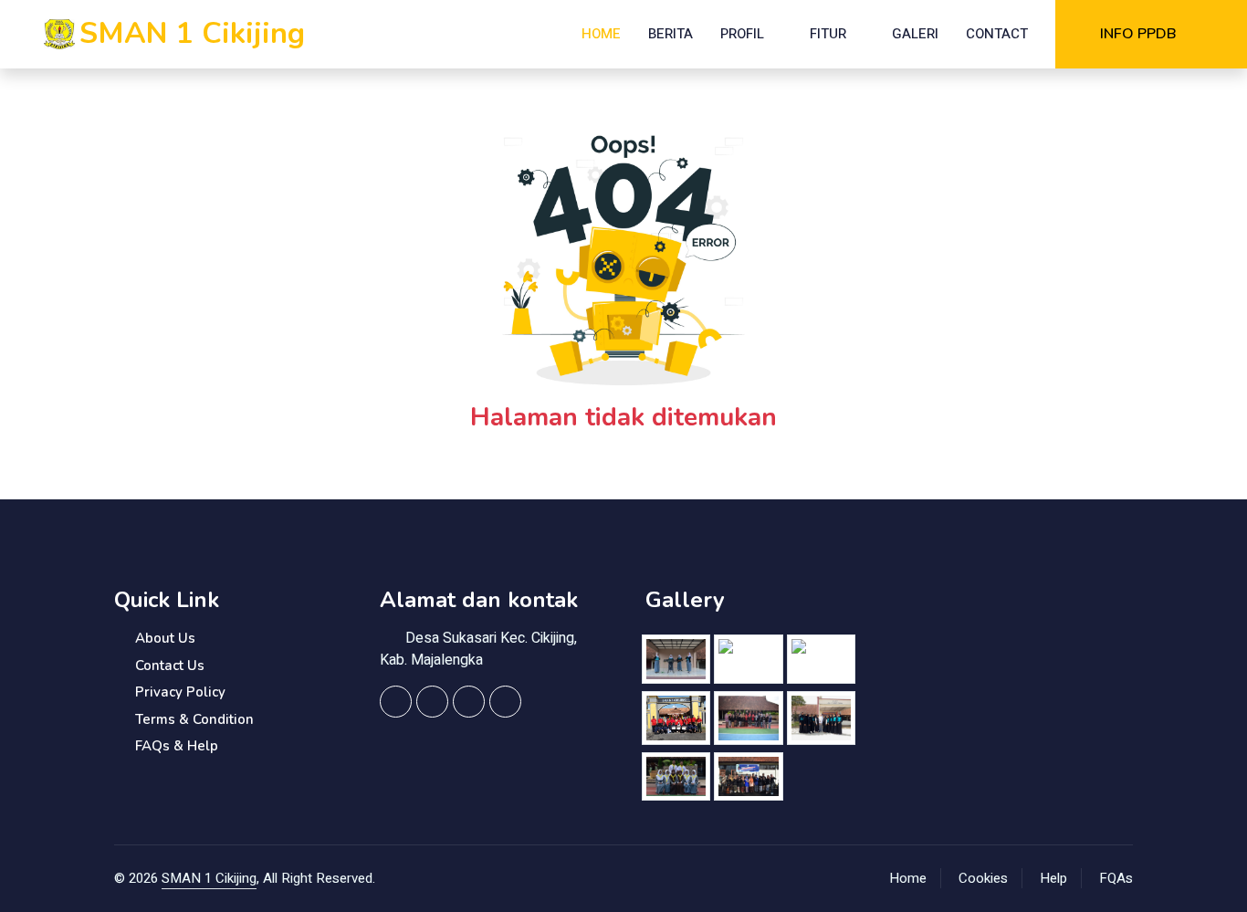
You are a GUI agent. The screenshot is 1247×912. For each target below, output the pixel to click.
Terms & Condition (194, 719)
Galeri (915, 34)
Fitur (828, 34)
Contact (997, 34)
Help (1053, 878)
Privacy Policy (180, 692)
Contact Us (169, 665)
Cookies (983, 878)
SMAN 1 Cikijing (209, 878)
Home (601, 34)
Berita (670, 34)
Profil (742, 34)
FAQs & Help (176, 746)
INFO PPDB (1138, 34)
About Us (165, 638)
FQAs (1116, 878)
